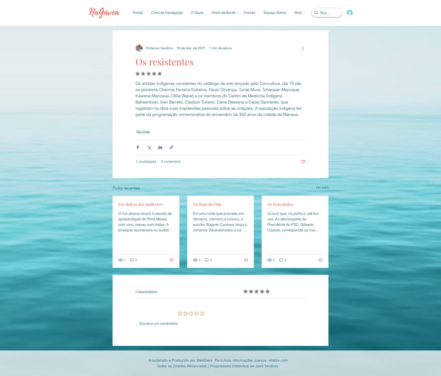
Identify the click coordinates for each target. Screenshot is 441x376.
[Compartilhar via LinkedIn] (160, 147)
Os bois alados (280, 204)
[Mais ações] (302, 48)
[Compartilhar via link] (171, 147)
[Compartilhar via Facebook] (138, 147)
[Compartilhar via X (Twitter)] (149, 147)
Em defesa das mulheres (140, 204)
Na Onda (143, 131)
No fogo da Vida (207, 204)
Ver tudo (322, 187)
